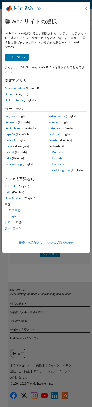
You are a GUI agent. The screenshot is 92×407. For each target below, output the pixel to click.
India (8, 192)
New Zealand (14, 198)
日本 (8, 222)
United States (14, 100)
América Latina (15, 88)
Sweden (53, 140)
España (10, 134)
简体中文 (15, 210)
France (9, 146)
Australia (10, 186)
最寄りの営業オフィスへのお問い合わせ (46, 242)
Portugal (54, 134)
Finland (10, 140)
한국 (8, 228)
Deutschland (13, 128)
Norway (53, 122)
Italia (8, 158)
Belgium (10, 116)
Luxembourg (13, 164)
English (57, 158)
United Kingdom (59, 170)
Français (58, 164)
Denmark (11, 122)
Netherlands (56, 116)
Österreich (55, 128)
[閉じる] (86, 9)
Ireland (9, 152)
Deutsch (57, 152)
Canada (10, 94)
